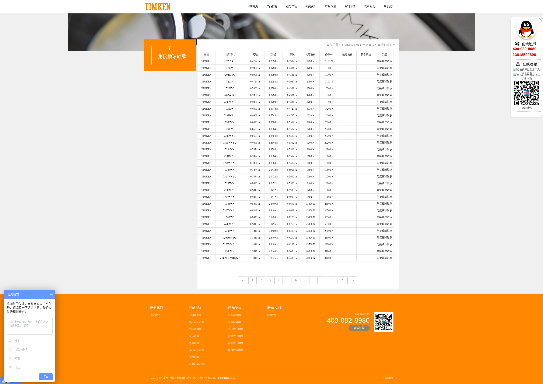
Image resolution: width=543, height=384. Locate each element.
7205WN (229, 183)
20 (342, 280)
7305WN (229, 203)
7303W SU (229, 135)
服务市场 (291, 6)
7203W (230, 108)
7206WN (229, 230)
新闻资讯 (310, 6)
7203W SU (229, 115)
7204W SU (229, 156)
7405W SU (229, 224)
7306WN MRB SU (230, 258)
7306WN (229, 251)
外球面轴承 (234, 322)
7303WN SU (230, 142)
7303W (230, 129)
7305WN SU (230, 210)
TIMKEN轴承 (350, 45)
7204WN (229, 149)
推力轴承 (194, 357)
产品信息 (271, 6)
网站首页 (252, 6)
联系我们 (369, 6)
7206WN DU (230, 237)
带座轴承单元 (196, 329)
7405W (230, 217)
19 (332, 280)
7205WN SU (230, 196)
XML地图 (388, 378)
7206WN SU (230, 244)
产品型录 (330, 6)
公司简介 (155, 315)
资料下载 (349, 6)
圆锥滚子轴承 (235, 336)
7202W (230, 68)
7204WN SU (230, 163)
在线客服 (359, 328)
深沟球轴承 (195, 315)
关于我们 (389, 6)
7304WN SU (230, 176)
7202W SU (229, 102)
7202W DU (230, 74)
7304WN (229, 169)
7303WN (229, 122)
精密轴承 (194, 343)
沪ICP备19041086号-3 (223, 378)
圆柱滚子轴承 (196, 322)
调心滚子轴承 (196, 350)
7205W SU (229, 190)
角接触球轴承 (387, 45)
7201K (229, 61)
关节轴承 (194, 336)
